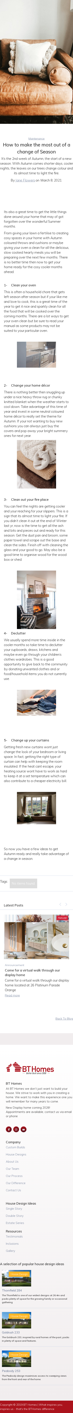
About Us (12, 1161)
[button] (60, 904)
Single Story (14, 1208)
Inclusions (12, 1243)
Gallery (10, 1251)
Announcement (14, 965)
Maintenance (36, 138)
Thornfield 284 (12, 1290)
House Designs (16, 1154)
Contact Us (13, 1190)
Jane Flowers (25, 180)
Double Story (15, 1216)
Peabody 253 (11, 1371)
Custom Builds (15, 1147)
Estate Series (15, 1223)
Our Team (12, 1169)
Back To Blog (64, 1018)
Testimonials (14, 1236)
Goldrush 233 (11, 1332)
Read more (12, 995)
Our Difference (16, 1183)
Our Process (14, 1176)
